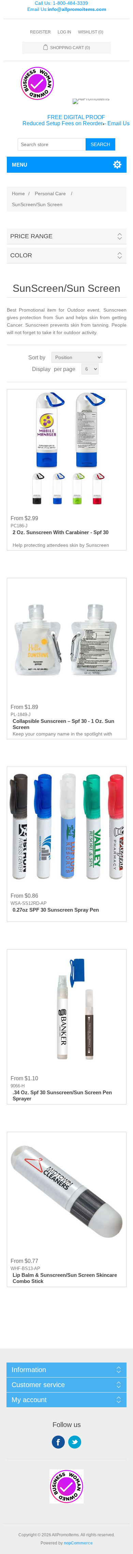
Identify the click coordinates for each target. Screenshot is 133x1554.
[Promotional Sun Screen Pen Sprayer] (66, 1009)
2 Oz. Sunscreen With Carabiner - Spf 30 (60, 532)
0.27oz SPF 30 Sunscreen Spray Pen (56, 910)
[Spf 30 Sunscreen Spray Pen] (66, 826)
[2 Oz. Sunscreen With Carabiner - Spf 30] (66, 449)
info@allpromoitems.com (77, 9)
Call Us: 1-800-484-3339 (61, 3)
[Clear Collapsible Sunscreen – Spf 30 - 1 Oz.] (66, 637)
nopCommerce (78, 1543)
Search (100, 144)
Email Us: (66, 9)
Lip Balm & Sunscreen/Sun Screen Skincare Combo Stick (65, 1278)
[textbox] (52, 144)
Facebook (58, 1442)
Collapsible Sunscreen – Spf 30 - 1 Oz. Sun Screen (63, 724)
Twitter (74, 1442)
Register (40, 32)
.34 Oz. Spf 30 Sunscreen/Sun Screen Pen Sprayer (62, 1095)
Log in (64, 32)
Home (18, 193)
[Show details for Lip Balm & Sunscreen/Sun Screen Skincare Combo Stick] (66, 1191)
